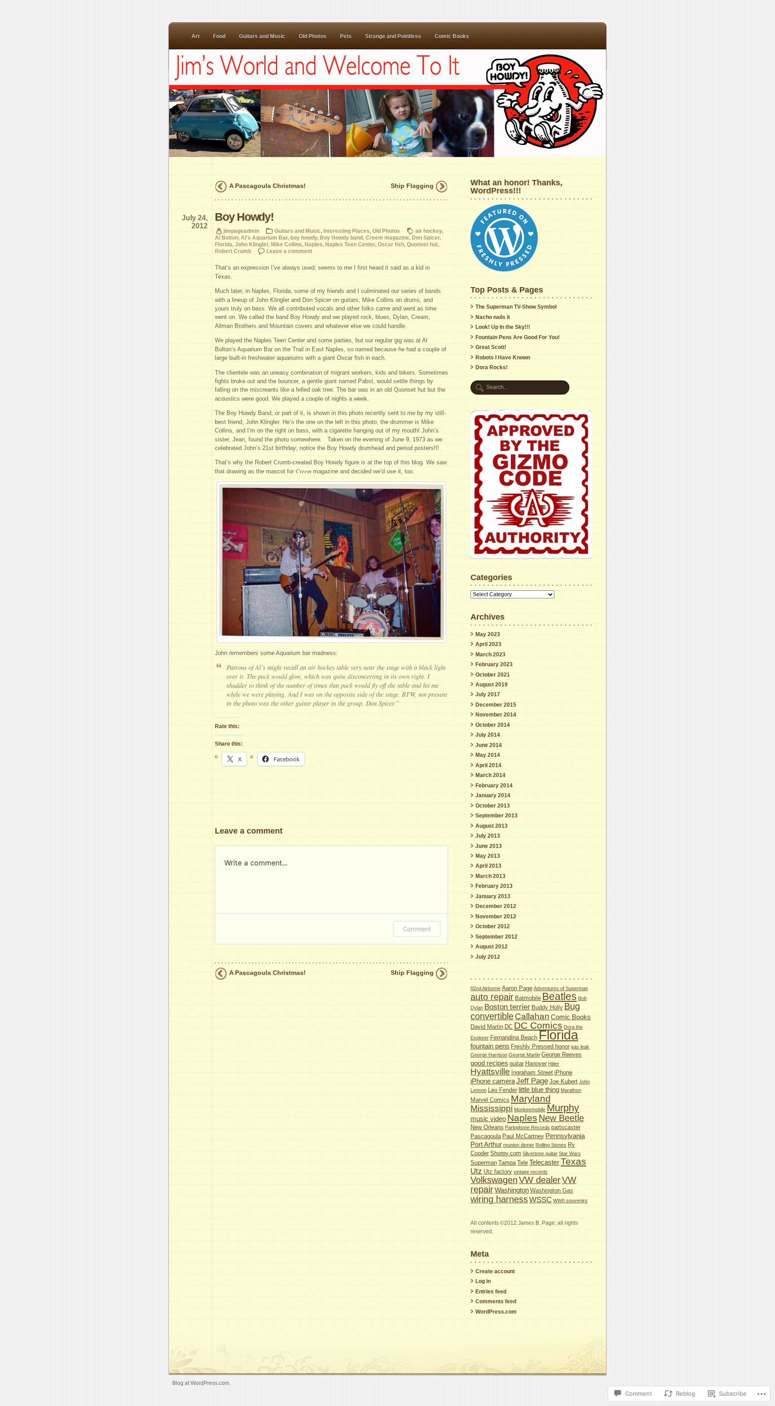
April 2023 (488, 644)
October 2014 (492, 725)
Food (219, 36)
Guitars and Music (262, 36)
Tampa (507, 1162)
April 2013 (488, 866)
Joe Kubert (563, 1081)
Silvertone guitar (539, 1153)
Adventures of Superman (561, 988)
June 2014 (488, 745)
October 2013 (492, 806)
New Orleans (487, 1127)
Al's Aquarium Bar (264, 237)
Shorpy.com (505, 1153)
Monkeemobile (529, 1109)
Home (387, 103)
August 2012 (491, 946)
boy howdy (303, 237)
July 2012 (487, 957)
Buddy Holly (547, 1007)
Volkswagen (494, 1180)
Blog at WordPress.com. (201, 1383)
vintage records (531, 1172)
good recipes (489, 1063)
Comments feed (495, 1301)
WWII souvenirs (570, 1200)
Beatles (559, 996)
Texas (573, 1161)
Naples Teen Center (350, 244)
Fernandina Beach (513, 1037)
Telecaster (544, 1162)
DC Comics (538, 1025)
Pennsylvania (565, 1136)
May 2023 (487, 634)
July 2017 (487, 694)
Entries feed (490, 1291)
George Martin (524, 1054)
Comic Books (452, 36)
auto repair (492, 997)
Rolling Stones (551, 1145)
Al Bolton (226, 237)
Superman (483, 1162)
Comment (417, 929)
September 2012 (496, 937)
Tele (522, 1162)
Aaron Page (517, 988)
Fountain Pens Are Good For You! (517, 337)
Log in (483, 1281)
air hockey (428, 231)
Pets (346, 36)
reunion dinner (518, 1145)
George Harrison (488, 1054)
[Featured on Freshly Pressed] (504, 269)
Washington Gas (551, 1190)
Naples (313, 244)
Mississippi (491, 1108)
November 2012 (495, 916)
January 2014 (492, 795)
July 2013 (487, 836)
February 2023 (494, 664)
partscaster (565, 1127)
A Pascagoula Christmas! (267, 185)
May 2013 (487, 856)
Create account (495, 1271)
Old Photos (313, 36)
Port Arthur (486, 1144)
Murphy (563, 1107)
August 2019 (491, 684)
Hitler (553, 1063)
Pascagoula (485, 1136)
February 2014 (494, 785)
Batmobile (528, 998)
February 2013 (494, 886)
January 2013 (492, 896)
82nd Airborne (485, 988)
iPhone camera (492, 1081)
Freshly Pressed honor (540, 1046)
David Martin (486, 1026)
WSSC (540, 1200)
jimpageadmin (241, 231)
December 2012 (495, 906)
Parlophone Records (527, 1127)
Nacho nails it (492, 317)
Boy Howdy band (341, 237)
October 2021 (492, 675)
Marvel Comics (489, 1099)
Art (196, 36)
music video (488, 1118)
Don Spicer (426, 237)
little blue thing (538, 1089)
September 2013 (496, 815)
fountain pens (489, 1046)
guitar (516, 1063)
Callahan (532, 1016)
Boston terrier (507, 1007)
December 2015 (495, 705)
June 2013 (488, 846)
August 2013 (491, 826)
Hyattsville (490, 1071)
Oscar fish (391, 244)
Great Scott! (490, 347)
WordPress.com (496, 1312)
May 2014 (487, 755)
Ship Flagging (412, 185)
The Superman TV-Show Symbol (516, 307)
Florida (223, 244)
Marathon (571, 1090)
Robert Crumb (233, 251)
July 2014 (487, 735)
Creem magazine (387, 237)
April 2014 (488, 765)
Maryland (531, 1098)
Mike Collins (286, 244)
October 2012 (492, 926)
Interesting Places (346, 231)
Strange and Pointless (393, 36)
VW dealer (540, 1180)
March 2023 (490, 654)
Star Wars (570, 1153)
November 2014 (495, 715)
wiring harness (499, 1199)
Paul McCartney (523, 1136)
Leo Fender (502, 1090)
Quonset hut (422, 244)
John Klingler (251, 244)
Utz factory (497, 1171)
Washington (512, 1190)
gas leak (580, 1046)
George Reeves (561, 1054)
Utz (476, 1171)
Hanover (536, 1063)
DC (509, 1026)
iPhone (563, 1072)
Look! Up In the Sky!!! (502, 327)
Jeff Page (532, 1081)
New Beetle (561, 1118)
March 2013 (490, 876)
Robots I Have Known (502, 357)
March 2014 (490, 775)
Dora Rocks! (491, 367)
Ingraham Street (532, 1072)
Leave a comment (289, 251)
